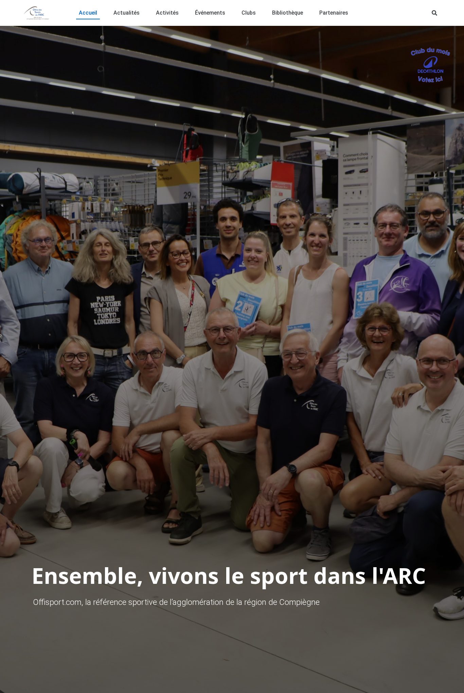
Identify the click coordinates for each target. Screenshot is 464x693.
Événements (210, 13)
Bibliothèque (287, 13)
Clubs (249, 13)
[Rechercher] (434, 13)
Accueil (88, 13)
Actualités (126, 13)
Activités (167, 13)
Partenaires (333, 13)
